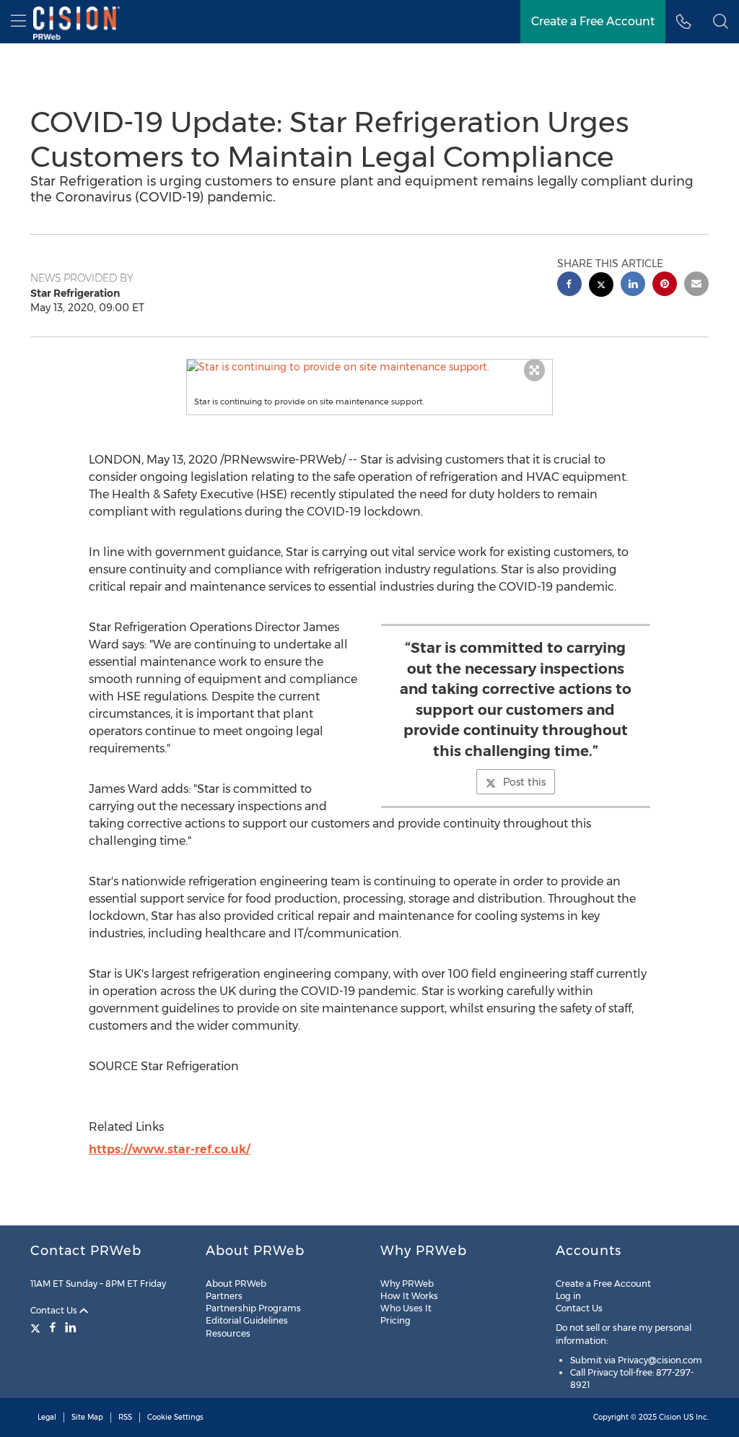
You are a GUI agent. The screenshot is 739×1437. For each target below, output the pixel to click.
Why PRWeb (407, 1283)
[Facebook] (52, 1327)
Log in (568, 1295)
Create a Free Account (593, 21)
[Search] (720, 21)
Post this (524, 782)
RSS (125, 1417)
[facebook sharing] (569, 286)
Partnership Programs (253, 1308)
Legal (47, 1417)
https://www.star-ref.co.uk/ (169, 1149)
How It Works (409, 1295)
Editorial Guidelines (247, 1320)
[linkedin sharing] (633, 286)
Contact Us (54, 1310)
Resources (228, 1333)
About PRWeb (236, 1283)
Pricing (395, 1320)
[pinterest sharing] (664, 286)
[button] (370, 367)
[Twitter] (37, 1327)
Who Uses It (406, 1308)
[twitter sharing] (601, 286)
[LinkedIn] (70, 1327)
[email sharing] (696, 286)
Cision (670, 1417)
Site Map (87, 1417)
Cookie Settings (175, 1417)
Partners (224, 1295)
